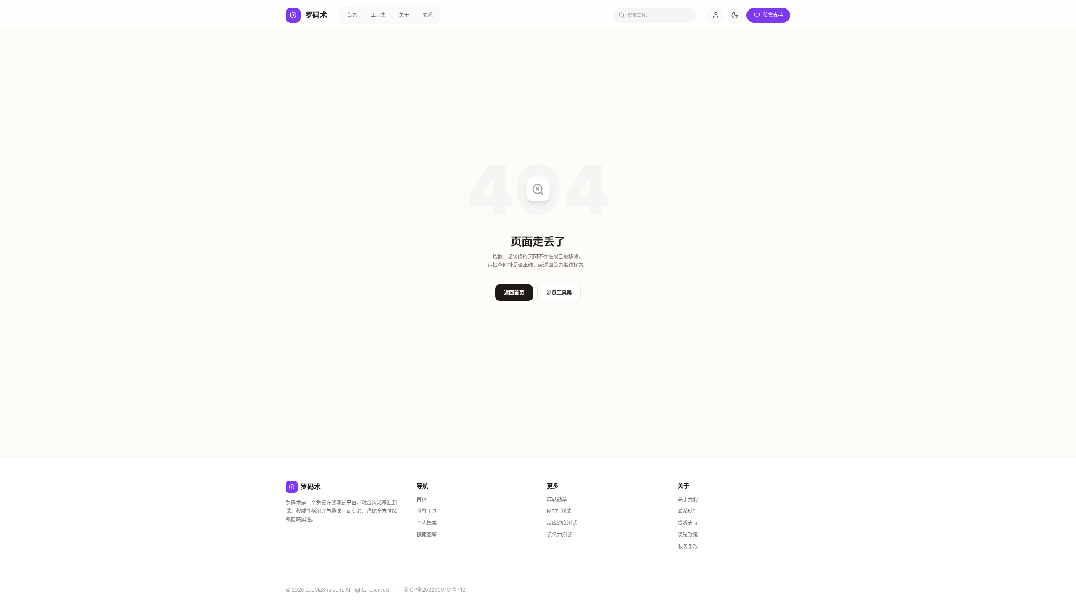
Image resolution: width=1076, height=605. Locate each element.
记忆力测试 (559, 534)
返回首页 (514, 292)
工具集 (378, 15)
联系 (427, 15)
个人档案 (427, 523)
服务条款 (688, 546)
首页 (352, 15)
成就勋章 (557, 499)
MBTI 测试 (559, 511)
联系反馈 (688, 511)
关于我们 (688, 499)
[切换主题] (735, 15)
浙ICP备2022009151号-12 (434, 590)
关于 (404, 15)
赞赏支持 (688, 523)
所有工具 (427, 511)
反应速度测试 (562, 523)
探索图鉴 (427, 534)
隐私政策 (688, 534)
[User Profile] (715, 15)
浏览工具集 (559, 292)
